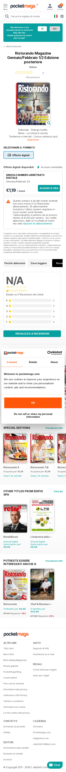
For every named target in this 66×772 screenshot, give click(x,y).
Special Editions (16, 427)
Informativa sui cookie (14, 707)
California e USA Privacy (15, 695)
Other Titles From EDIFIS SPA (23, 491)
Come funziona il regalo (45, 669)
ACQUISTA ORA (49, 188)
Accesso (7, 759)
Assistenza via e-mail (43, 654)
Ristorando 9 (11, 467)
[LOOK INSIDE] (33, 124)
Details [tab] (33, 362)
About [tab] (54, 362)
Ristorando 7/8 (39, 467)
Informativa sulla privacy (15, 689)
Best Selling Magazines (15, 660)
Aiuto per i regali (41, 675)
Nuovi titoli (8, 654)
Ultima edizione (13, 46)
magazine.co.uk (41, 738)
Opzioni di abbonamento (37, 223)
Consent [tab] (12, 362)
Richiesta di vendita (13, 753)
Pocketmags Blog (12, 672)
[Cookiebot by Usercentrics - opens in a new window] (47, 353)
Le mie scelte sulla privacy (16, 713)
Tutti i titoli (8, 648)
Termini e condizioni (13, 701)
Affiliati (6, 732)
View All (58, 491)
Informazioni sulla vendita (16, 748)
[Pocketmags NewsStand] (22, 6)
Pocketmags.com (42, 732)
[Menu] (5, 6)
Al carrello (16, 475)
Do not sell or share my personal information (33, 415)
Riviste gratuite (10, 666)
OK (33, 402)
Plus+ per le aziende (13, 683)
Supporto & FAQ (41, 648)
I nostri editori (10, 677)
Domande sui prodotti (14, 726)
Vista (6, 475)
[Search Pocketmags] (7, 17)
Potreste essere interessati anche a (19, 560)
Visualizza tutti (54, 428)
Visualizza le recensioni (32, 333)
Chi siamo (38, 726)
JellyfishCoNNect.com (44, 744)
